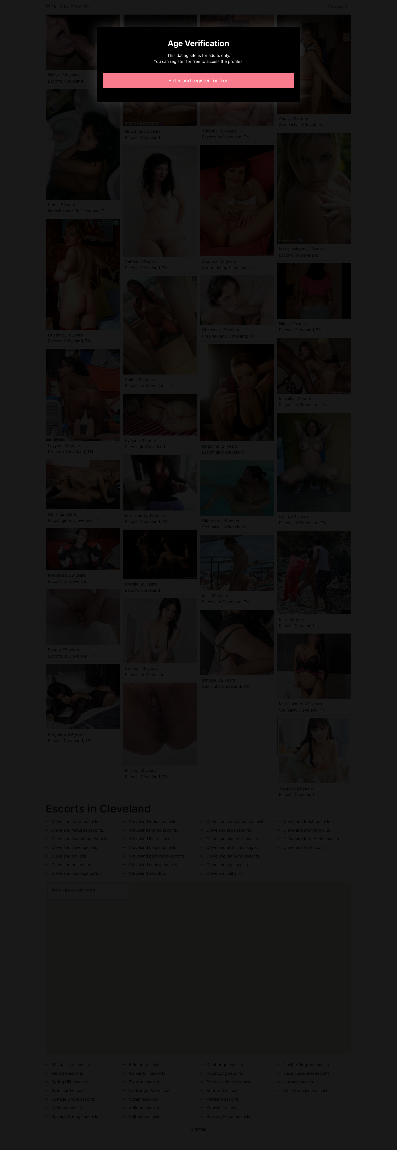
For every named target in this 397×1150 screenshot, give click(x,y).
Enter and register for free (198, 80)
